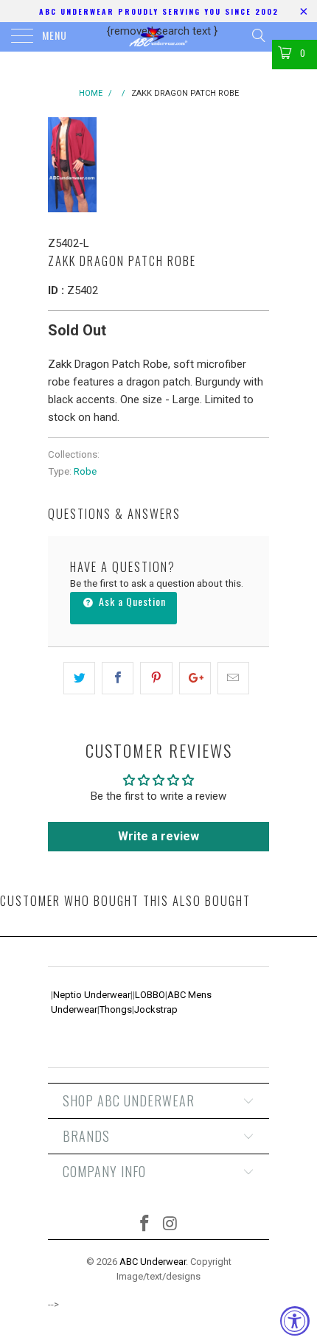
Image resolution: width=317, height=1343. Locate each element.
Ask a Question (131, 601)
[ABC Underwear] (159, 37)
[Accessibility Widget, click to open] (295, 1321)
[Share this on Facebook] (117, 678)
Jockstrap (156, 1009)
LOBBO (150, 994)
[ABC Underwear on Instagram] (171, 1224)
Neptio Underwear (91, 994)
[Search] (257, 35)
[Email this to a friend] (233, 678)
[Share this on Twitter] (79, 678)
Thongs (116, 1009)
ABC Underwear (152, 1261)
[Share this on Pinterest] (156, 678)
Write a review (158, 836)
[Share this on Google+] (195, 678)
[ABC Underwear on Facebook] (145, 1224)
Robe (85, 471)
